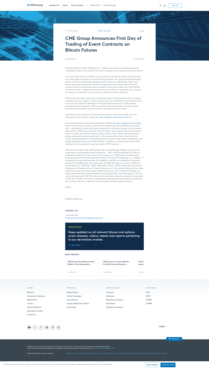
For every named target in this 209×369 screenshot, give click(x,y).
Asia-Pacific (71, 307)
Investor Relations (34, 307)
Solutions (77, 5)
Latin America (72, 300)
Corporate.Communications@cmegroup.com (84, 218)
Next (140, 267)
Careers (30, 303)
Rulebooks (110, 296)
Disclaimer (70, 353)
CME (148, 292)
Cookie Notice (90, 353)
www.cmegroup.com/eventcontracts (114, 117)
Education (110, 5)
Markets (54, 5)
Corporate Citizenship (36, 296)
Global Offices (72, 292)
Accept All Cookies (168, 365)
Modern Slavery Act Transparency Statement (134, 353)
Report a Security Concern (158, 353)
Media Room (32, 300)
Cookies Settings (151, 365)
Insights (95, 5)
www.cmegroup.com (125, 123)
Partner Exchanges (74, 296)
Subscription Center (35, 311)
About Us (30, 292)
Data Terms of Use (112, 353)
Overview (110, 292)
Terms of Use (101, 353)
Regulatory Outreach (114, 307)
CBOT (148, 296)
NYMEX (149, 300)
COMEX (149, 303)
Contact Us (31, 315)
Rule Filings (110, 303)
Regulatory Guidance (114, 300)
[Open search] (160, 5)
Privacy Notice (79, 353)
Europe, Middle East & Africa (78, 303)
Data (65, 5)
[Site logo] (35, 5)
